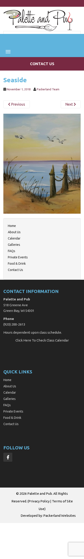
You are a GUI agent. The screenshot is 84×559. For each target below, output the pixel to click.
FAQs (11, 251)
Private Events (18, 257)
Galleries (14, 244)
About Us (14, 232)
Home (12, 226)
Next (69, 104)
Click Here (23, 340)
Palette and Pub (39, 493)
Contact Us (42, 64)
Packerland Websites (59, 515)
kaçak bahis (20, 531)
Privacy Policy (39, 501)
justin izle (37, 531)
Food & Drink (17, 263)
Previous (17, 104)
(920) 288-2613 (14, 324)
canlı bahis (17, 536)
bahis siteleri (10, 526)
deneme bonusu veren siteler (49, 536)
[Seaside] (42, 163)
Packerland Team (48, 89)
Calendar (14, 238)
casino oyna (55, 531)
